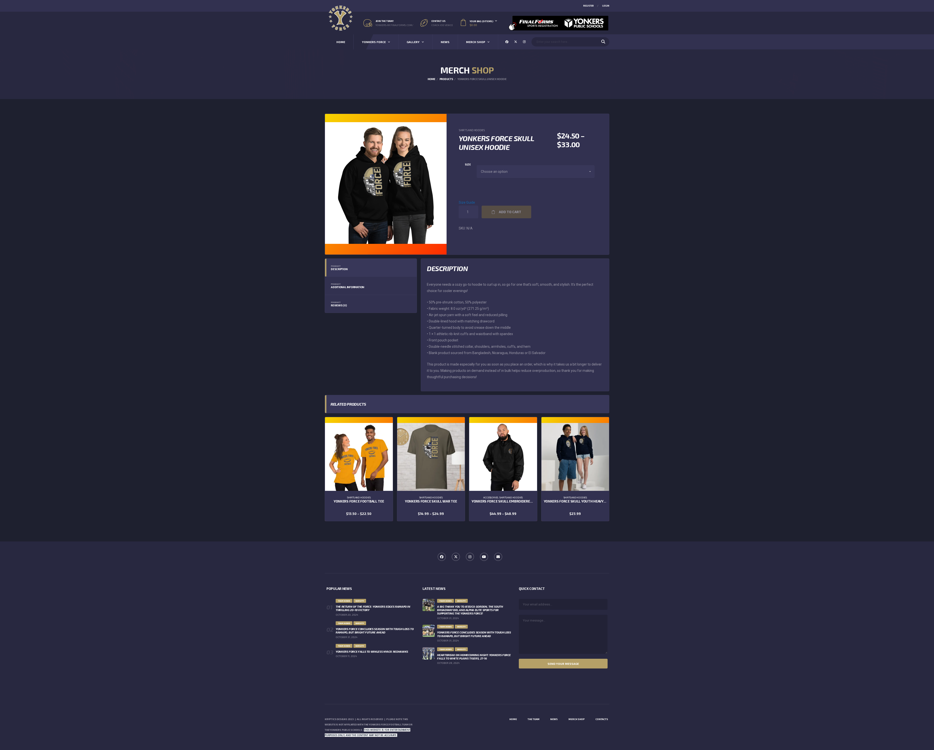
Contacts (601, 719)
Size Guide (467, 202)
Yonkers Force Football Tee (359, 501)
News (445, 42)
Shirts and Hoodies (472, 130)
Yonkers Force (374, 42)
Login (605, 5)
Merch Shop (475, 42)
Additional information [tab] (347, 286)
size (468, 164)
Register (588, 5)
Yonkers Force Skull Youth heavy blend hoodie (586, 501)
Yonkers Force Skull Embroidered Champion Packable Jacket (526, 501)
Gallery (413, 42)
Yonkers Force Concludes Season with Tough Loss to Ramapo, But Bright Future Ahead (374, 630)
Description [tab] (339, 268)
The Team (533, 719)
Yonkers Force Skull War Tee (431, 501)
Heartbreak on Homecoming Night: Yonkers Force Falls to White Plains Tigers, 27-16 (474, 656)
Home (340, 42)
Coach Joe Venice (442, 25)
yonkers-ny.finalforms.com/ (394, 25)
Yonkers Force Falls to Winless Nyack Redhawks (372, 651)
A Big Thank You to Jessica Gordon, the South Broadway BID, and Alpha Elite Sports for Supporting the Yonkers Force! (470, 610)
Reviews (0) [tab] (339, 304)
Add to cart (510, 212)
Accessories (490, 497)
